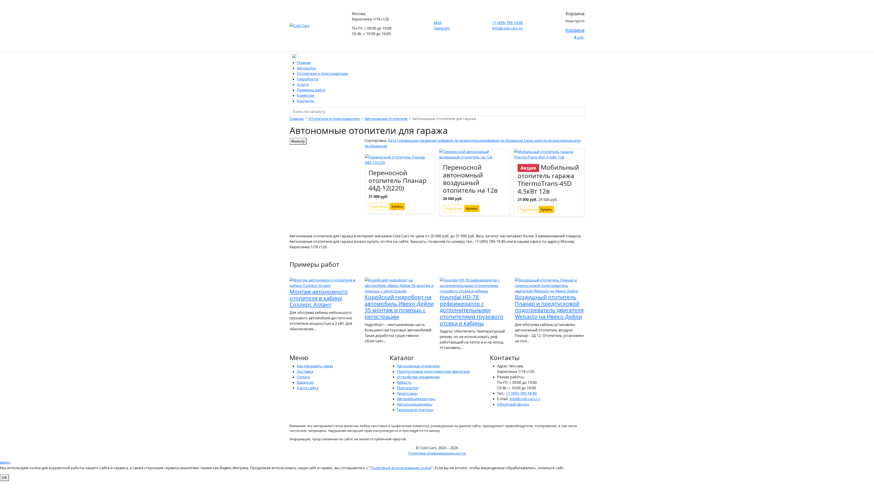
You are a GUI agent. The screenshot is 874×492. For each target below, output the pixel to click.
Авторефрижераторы (416, 398)
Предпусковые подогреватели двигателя (433, 371)
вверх (5, 462)
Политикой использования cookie (401, 467)
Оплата (303, 376)
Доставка (305, 371)
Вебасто (404, 382)
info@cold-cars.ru (507, 28)
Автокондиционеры (414, 404)
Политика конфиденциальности (437, 453)
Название (471, 140)
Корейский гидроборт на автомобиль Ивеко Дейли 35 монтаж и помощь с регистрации (399, 306)
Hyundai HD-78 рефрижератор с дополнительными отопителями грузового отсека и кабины (471, 310)
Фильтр (298, 141)
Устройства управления (418, 376)
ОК (4, 477)
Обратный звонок (513, 404)
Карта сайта (307, 387)
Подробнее (379, 206)
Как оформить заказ (315, 366)
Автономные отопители (418, 366)
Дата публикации (403, 140)
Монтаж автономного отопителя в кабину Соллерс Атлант (319, 298)
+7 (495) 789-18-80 (507, 22)
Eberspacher (408, 387)
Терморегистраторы (415, 409)
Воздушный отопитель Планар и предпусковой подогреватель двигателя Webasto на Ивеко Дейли (549, 306)
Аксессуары (407, 393)
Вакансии (305, 382)
